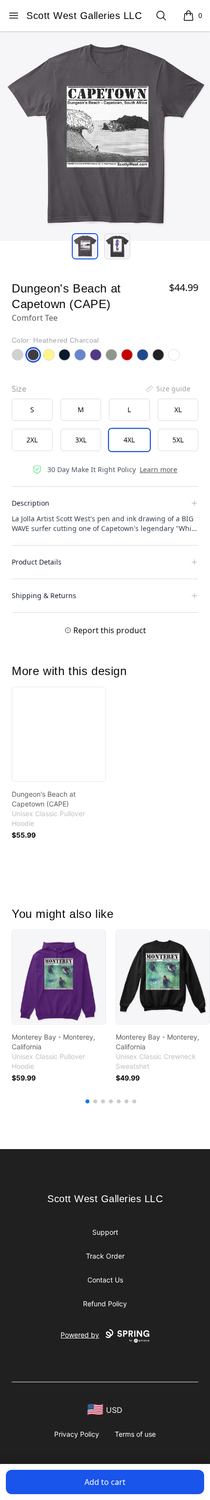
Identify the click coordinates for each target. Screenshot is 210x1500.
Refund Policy (105, 1303)
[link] (58, 734)
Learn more (158, 469)
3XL (80, 439)
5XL (178, 439)
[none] (167, 389)
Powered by (80, 1335)
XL (178, 409)
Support (105, 1232)
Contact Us (105, 1280)
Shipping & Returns (44, 595)
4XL (129, 439)
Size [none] (19, 389)
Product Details (37, 562)
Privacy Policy (76, 1434)
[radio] (32, 410)
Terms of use (135, 1434)
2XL (32, 439)
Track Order (105, 1256)
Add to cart (105, 1482)
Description (30, 503)
